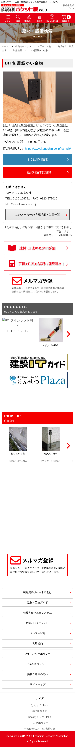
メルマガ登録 (37, 633)
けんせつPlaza (39, 705)
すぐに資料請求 (37, 159)
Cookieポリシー (37, 663)
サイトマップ (37, 684)
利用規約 (37, 643)
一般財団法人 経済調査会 (39, 728)
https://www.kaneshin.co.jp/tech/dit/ (48, 148)
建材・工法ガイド (37, 602)
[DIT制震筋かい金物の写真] (37, 120)
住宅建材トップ (23, 46)
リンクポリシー (39, 722)
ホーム (5, 46)
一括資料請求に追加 (37, 172)
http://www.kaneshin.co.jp (21, 204)
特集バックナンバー (37, 622)
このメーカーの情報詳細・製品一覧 (37, 214)
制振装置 (17, 50)
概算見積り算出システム (37, 612)
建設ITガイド (39, 710)
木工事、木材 (44, 46)
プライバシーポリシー (38, 653)
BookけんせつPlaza (39, 716)
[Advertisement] (37, 506)
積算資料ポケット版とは (37, 592)
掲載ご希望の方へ (37, 674)
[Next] (68, 334)
